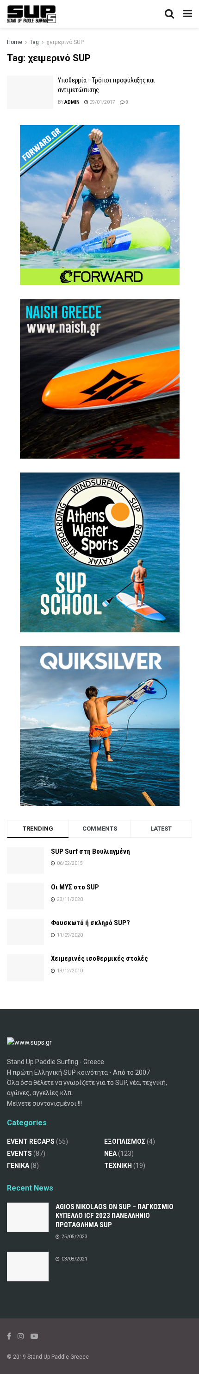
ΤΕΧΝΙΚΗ (118, 1165)
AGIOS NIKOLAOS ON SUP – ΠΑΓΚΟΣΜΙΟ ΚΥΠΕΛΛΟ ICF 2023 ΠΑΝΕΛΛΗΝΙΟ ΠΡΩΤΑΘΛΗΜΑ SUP (115, 1216)
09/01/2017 (101, 102)
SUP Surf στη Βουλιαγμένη (90, 851)
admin (72, 102)
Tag (34, 42)
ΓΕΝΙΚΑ (18, 1165)
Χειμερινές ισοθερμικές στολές (99, 958)
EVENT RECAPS (31, 1141)
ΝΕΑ (110, 1153)
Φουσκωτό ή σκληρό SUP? (90, 923)
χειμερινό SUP (65, 42)
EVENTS (19, 1153)
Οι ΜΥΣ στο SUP (75, 887)
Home (14, 42)
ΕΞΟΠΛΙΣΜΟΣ (124, 1141)
